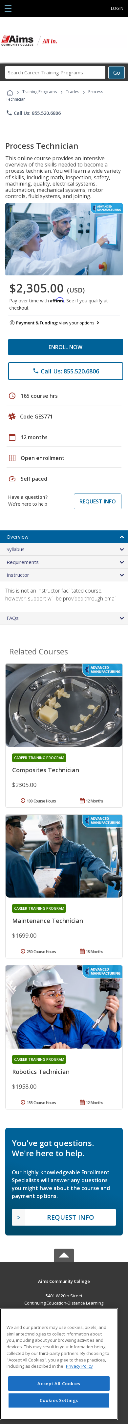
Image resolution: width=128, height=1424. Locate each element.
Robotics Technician (41, 1072)
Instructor (18, 575)
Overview (18, 536)
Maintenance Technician (47, 921)
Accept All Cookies (58, 1383)
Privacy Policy (79, 1366)
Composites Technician (45, 770)
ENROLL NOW (65, 347)
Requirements (23, 562)
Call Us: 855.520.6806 (33, 113)
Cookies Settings (59, 1400)
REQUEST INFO (97, 501)
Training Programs (39, 91)
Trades (72, 91)
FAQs (13, 618)
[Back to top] (64, 1281)
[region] (59, 1364)
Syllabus (16, 549)
